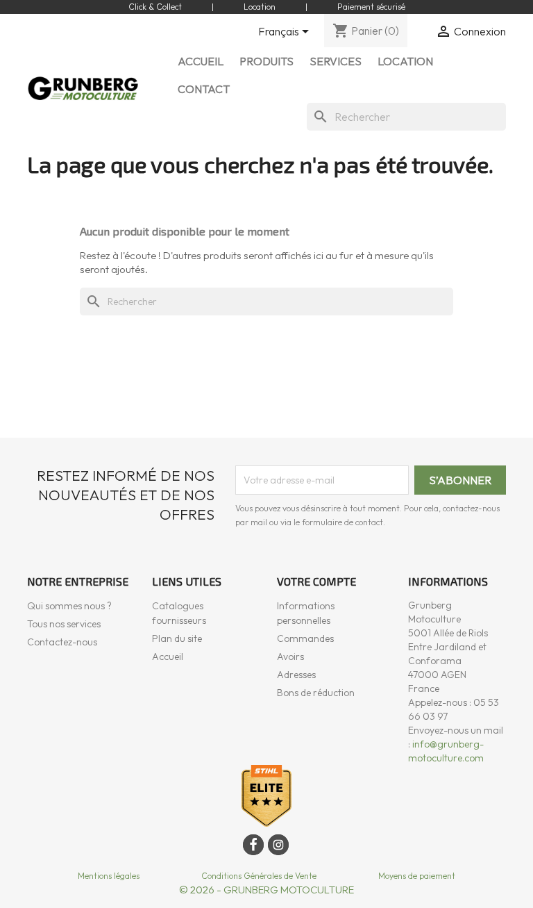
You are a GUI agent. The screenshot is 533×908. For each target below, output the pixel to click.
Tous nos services (64, 624)
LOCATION (405, 61)
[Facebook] (253, 844)
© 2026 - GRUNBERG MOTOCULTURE (266, 889)
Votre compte (316, 581)
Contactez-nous (62, 642)
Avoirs (290, 656)
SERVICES (336, 61)
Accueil (167, 656)
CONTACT (204, 89)
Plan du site (177, 638)
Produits (266, 61)
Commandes (305, 638)
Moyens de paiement (416, 875)
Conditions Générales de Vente (258, 875)
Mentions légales (108, 875)
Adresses (296, 674)
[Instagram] (278, 844)
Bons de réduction (316, 692)
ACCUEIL (200, 61)
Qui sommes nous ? (69, 606)
